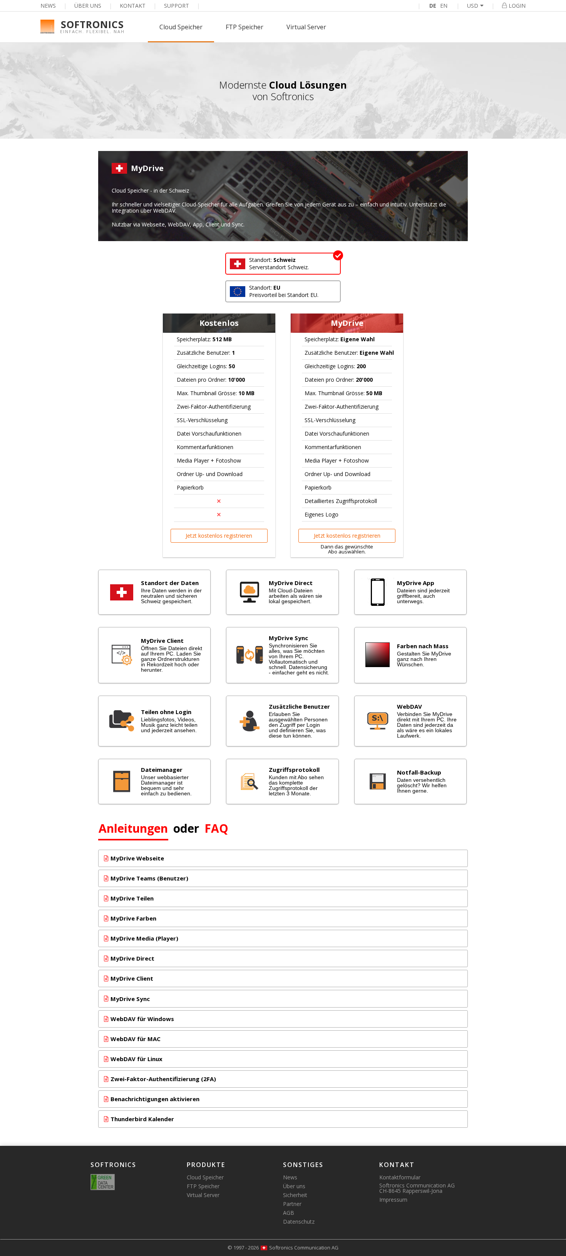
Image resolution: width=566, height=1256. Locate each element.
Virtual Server (306, 27)
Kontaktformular (399, 1177)
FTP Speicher (244, 27)
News (48, 5)
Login (517, 5)
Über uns (87, 5)
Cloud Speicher (181, 27)
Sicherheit (295, 1195)
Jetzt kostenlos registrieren (219, 535)
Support (176, 5)
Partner (292, 1203)
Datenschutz (299, 1221)
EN (443, 5)
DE (432, 5)
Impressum (393, 1199)
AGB (288, 1212)
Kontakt (133, 5)
